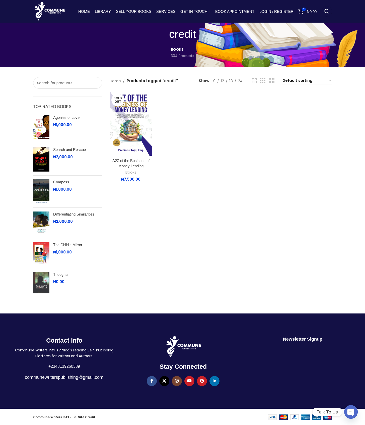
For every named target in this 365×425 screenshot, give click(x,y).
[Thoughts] (41, 283)
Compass (61, 182)
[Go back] (163, 34)
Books (130, 172)
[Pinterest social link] (202, 381)
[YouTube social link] (189, 381)
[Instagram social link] (177, 381)
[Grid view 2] (254, 80)
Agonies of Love (66, 117)
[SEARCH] (95, 83)
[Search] (327, 11)
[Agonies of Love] (41, 127)
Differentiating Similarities (73, 214)
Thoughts (60, 274)
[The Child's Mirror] (41, 253)
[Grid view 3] (262, 80)
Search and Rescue (69, 149)
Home (115, 80)
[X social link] (164, 381)
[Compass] (41, 191)
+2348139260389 (64, 366)
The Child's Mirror (67, 245)
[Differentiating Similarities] (41, 222)
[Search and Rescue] (41, 159)
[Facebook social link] (152, 381)
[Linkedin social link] (214, 381)
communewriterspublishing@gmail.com (64, 377)
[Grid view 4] (271, 80)
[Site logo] (49, 11)
